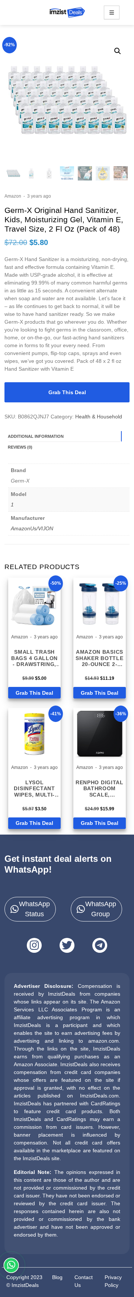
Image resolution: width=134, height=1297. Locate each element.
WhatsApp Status (34, 909)
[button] (117, 51)
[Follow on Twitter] (67, 945)
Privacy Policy (113, 1281)
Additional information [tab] (36, 436)
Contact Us (83, 1281)
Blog (57, 1277)
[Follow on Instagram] (34, 945)
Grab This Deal (67, 392)
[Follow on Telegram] (99, 945)
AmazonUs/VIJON (32, 528)
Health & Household (98, 417)
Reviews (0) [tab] (20, 447)
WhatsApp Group (100, 909)
